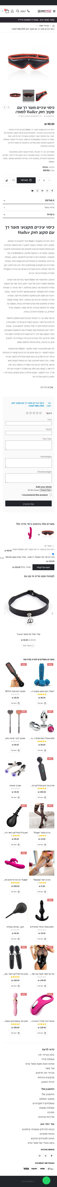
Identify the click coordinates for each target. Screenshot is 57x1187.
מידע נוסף (49, 207)
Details (49, 200)
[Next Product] (4, 107)
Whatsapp (37, 191)
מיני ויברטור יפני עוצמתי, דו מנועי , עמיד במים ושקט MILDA (30, 557)
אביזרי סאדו (44, 26)
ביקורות (50, 214)
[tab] (28, 200)
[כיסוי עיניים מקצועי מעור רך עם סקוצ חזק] (28, 96)
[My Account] (12, 11)
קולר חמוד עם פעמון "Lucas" (28, 634)
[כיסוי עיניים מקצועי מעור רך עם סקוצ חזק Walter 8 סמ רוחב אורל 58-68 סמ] (42, 96)
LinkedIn (42, 191)
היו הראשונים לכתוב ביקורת (30, 116)
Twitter (47, 191)
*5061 (23, 11)
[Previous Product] (8, 107)
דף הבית (53, 25)
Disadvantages (45, 472)
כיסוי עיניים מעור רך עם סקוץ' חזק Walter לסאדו (33, 549)
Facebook (52, 191)
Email (32, 191)
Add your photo (44, 487)
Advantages (46, 456)
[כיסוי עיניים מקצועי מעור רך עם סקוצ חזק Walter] (15, 96)
